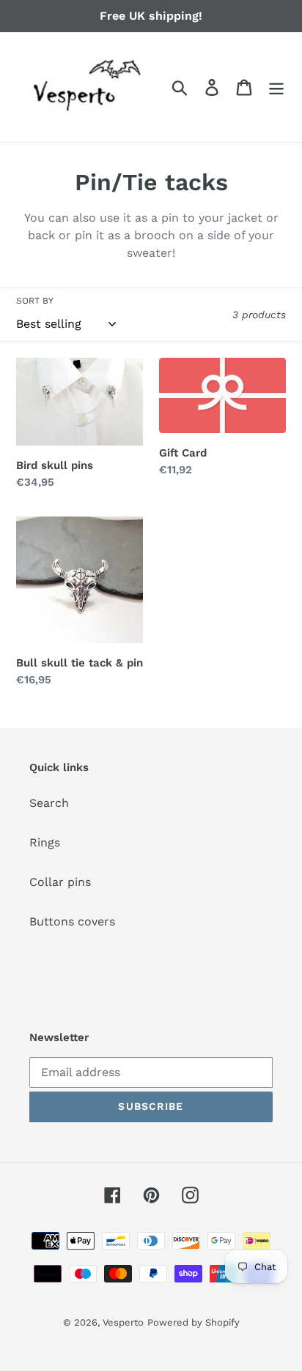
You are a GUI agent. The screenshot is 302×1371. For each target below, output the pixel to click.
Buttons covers (72, 921)
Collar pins (60, 882)
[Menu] (276, 87)
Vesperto (123, 1322)
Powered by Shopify (193, 1322)
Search (49, 803)
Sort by (35, 301)
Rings (44, 842)
